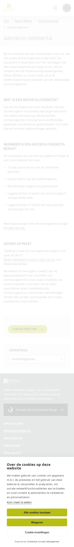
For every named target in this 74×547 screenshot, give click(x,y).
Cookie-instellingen (37, 532)
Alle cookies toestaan (37, 512)
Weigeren (37, 522)
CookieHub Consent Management (43, 541)
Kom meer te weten (19, 502)
